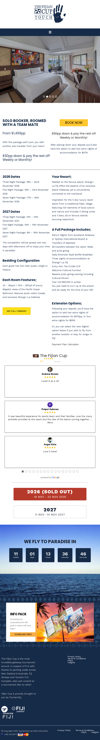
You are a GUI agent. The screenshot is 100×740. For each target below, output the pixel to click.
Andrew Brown (50, 374)
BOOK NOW (73, 123)
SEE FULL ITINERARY (16, 311)
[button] (50, 32)
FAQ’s (70, 661)
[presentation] (5, 69)
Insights (71, 663)
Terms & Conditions (77, 659)
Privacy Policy (74, 657)
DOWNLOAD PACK (23, 634)
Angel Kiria (50, 444)
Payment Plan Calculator (65, 344)
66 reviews (57, 361)
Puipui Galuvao (50, 409)
